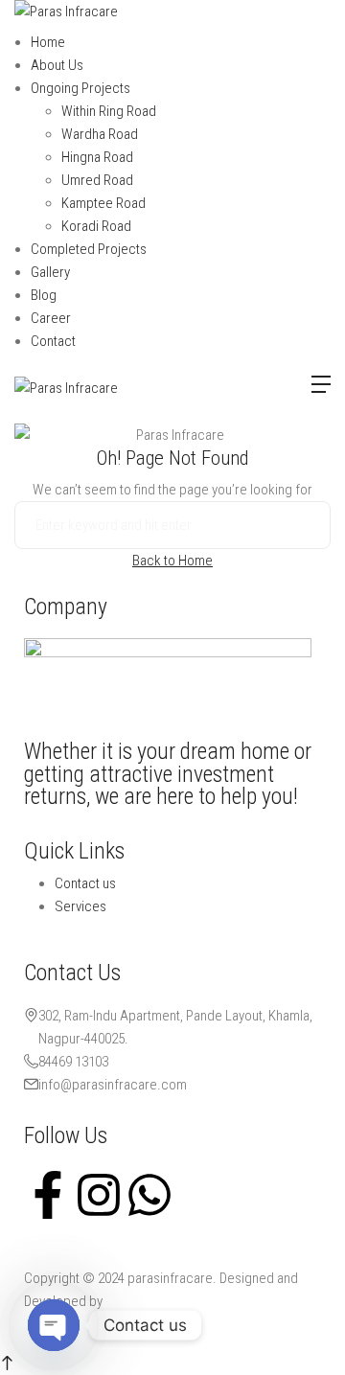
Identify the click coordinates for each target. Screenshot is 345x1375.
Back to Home (172, 560)
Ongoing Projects (80, 88)
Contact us (85, 883)
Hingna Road (97, 157)
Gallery (50, 272)
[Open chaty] (54, 1325)
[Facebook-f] (48, 1193)
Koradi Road (96, 226)
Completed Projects (89, 249)
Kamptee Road (103, 203)
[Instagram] (99, 1193)
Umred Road (97, 180)
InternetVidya (142, 1301)
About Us (57, 65)
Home (48, 42)
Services (80, 906)
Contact (53, 341)
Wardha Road (99, 134)
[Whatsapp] (149, 1193)
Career (51, 318)
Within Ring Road (108, 111)
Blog (44, 295)
